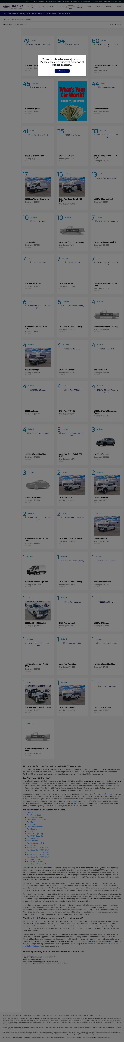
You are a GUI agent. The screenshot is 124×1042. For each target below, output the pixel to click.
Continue (62, 71)
